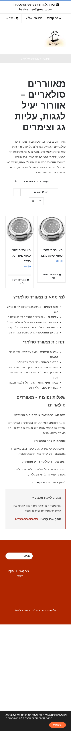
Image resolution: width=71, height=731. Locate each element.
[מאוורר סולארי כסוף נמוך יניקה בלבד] (19, 230)
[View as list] (40, 201)
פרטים (46, 274)
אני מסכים (57, 725)
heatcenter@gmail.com (35, 9)
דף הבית (46, 58)
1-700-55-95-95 (26, 519)
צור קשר (24, 571)
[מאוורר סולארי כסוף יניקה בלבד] (51, 230)
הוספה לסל (55, 276)
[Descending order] (15, 181)
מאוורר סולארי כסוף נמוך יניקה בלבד (20, 255)
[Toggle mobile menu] (7, 34)
